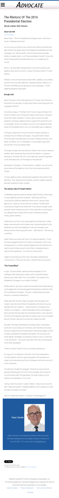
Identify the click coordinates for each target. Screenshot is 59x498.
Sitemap (30, 492)
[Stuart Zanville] (34, 417)
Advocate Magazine (32, 467)
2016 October (9, 35)
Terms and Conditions (44, 488)
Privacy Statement (27, 488)
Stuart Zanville (18, 417)
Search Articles (12, 488)
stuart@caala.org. (39, 442)
